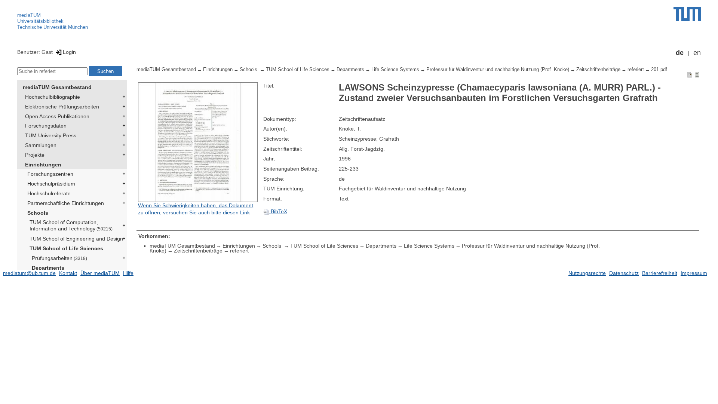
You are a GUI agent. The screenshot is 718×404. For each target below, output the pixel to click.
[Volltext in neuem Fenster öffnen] (199, 142)
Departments (48, 268)
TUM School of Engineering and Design (76, 239)
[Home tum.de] (687, 14)
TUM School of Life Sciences (66, 248)
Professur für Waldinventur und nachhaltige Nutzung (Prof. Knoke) (497, 69)
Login (69, 52)
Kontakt (68, 273)
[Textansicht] (697, 74)
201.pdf (659, 69)
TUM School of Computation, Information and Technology (71, 225)
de (680, 52)
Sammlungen (40, 145)
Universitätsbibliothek (40, 21)
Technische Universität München (52, 27)
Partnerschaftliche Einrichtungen (65, 203)
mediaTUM (29, 15)
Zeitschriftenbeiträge (598, 69)
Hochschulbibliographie (52, 97)
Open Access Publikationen (57, 116)
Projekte (35, 155)
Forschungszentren (50, 174)
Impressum (694, 273)
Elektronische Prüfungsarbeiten (62, 107)
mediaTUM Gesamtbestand (57, 87)
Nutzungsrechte (587, 273)
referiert (636, 69)
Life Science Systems (395, 69)
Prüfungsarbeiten (59, 258)
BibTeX (278, 211)
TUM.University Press (50, 135)
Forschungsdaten (46, 126)
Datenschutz (624, 273)
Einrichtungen (43, 165)
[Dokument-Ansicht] (689, 74)
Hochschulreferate (49, 193)
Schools (37, 213)
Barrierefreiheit (659, 273)
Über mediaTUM (100, 273)
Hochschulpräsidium (51, 184)
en (697, 52)
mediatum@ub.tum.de (29, 273)
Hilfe (128, 273)
